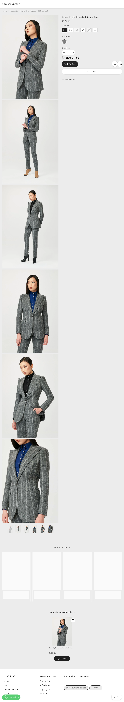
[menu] (120, 4)
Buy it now (92, 71)
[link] (115, 64)
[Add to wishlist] (73, 620)
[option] (10, 529)
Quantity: (66, 48)
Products (14, 11)
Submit (96, 688)
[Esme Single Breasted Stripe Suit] (62, 631)
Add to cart (70, 64)
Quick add (62, 658)
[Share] (120, 64)
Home (4, 11)
